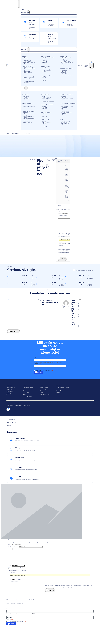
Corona (45, 62)
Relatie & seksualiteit (66, 105)
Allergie (45, 61)
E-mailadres (37, 363)
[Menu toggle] (19, 4)
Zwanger (45, 80)
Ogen (25, 57)
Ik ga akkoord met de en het (67, 234)
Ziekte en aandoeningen (48, 57)
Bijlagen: (60, 242)
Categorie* (9, 565)
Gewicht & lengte (47, 122)
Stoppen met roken (66, 61)
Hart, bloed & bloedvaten (29, 62)
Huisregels (58, 390)
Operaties (64, 71)
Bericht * (9, 551)
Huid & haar (27, 121)
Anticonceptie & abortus (29, 78)
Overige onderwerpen (67, 124)
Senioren (45, 78)
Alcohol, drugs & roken (29, 106)
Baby (44, 76)
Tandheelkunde (27, 61)
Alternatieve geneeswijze (67, 75)
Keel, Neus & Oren (28, 59)
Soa (63, 108)
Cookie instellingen (18, 405)
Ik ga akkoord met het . (44, 370)
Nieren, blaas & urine (29, 116)
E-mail (63, 215)
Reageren (59, 205)
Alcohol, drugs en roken (67, 62)
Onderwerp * (10, 549)
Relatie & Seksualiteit (29, 77)
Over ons (58, 389)
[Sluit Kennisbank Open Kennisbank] (28, 49)
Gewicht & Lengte (47, 70)
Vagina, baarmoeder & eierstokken (29, 82)
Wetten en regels (65, 122)
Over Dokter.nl (65, 123)
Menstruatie (64, 107)
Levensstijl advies (10, 394)
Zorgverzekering (66, 121)
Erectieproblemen (10, 391)
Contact (58, 392)
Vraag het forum (85, 66)
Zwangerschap (65, 114)
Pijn (63, 65)
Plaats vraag (51, 590)
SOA (25, 80)
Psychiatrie (64, 59)
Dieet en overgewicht (48, 69)
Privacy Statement (26, 405)
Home (7, 133)
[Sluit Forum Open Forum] (25, 88)
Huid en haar (27, 71)
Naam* (59, 211)
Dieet (44, 121)
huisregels (67, 234)
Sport (44, 71)
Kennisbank (11, 422)
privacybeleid (47, 370)
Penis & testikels (65, 111)
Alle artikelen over (14, 331)
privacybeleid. (24, 570)
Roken (25, 105)
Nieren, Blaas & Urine (29, 67)
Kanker (45, 60)
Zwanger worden (66, 116)
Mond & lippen (46, 98)
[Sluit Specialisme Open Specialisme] (28, 12)
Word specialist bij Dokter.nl (62, 387)
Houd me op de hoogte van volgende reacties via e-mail (67, 231)
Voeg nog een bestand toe (63, 245)
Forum (9, 426)
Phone (35, 357)
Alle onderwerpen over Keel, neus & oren (84, 270)
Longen (26, 63)
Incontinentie (9, 389)
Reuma (25, 117)
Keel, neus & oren (47, 97)
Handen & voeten (28, 72)
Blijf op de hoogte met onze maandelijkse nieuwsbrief (67, 233)
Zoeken (80, 65)
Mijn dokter (64, 99)
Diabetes (45, 59)
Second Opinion (65, 73)
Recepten (64, 72)
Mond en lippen (27, 60)
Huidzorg (8, 393)
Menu (91, 67)
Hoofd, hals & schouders (48, 101)
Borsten (64, 109)
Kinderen (45, 77)
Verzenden (63, 258)
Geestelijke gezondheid (67, 57)
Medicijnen (64, 70)
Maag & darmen (27, 66)
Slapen (63, 63)
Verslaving (64, 60)
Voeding (45, 67)
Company (8, 608)
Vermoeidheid (27, 98)
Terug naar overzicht (31, 160)
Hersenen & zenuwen (29, 65)
